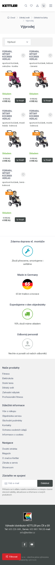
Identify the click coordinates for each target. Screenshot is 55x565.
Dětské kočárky (41, 18)
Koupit (21, 100)
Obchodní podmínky (12, 420)
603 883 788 (36, 529)
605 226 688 (15, 529)
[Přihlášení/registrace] (37, 5)
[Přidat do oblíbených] (23, 55)
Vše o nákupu (9, 411)
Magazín (6, 453)
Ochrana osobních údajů (14, 430)
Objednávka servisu (12, 416)
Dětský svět (24, 18)
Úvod (12, 18)
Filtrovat (13, 556)
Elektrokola (7, 378)
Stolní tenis (7, 383)
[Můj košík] (43, 5)
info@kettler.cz (27, 532)
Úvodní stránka (9, 448)
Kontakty (6, 425)
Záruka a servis (10, 462)
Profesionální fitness (12, 397)
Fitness (6, 373)
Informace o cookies (12, 434)
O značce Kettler (10, 458)
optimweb (32, 560)
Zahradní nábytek (11, 392)
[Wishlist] (31, 5)
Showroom (7, 467)
